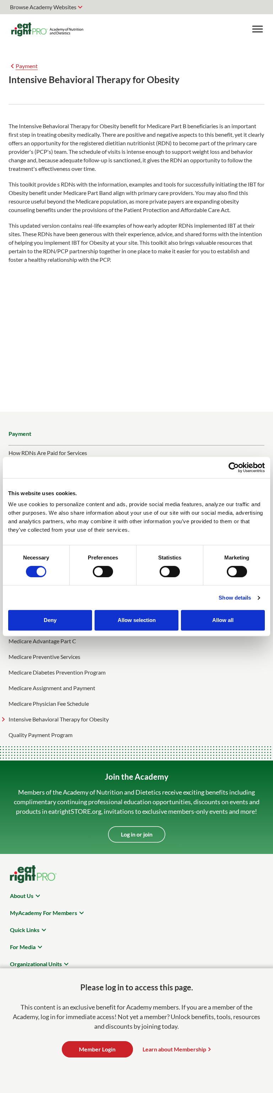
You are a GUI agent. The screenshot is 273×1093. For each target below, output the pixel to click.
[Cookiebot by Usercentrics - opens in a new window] (234, 467)
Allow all (223, 620)
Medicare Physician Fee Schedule (49, 703)
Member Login (97, 1049)
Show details (235, 598)
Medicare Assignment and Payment (52, 688)
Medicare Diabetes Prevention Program (57, 672)
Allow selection (137, 620)
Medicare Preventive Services (44, 656)
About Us (21, 895)
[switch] (103, 571)
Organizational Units (36, 964)
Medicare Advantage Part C (42, 641)
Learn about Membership (174, 1049)
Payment (27, 66)
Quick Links (24, 929)
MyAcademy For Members (43, 912)
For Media (23, 946)
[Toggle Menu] (257, 29)
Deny (50, 620)
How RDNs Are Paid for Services (48, 452)
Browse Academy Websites (43, 7)
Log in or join (136, 834)
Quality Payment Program (41, 734)
